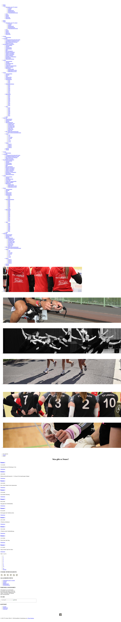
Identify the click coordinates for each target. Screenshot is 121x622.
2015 (9, 104)
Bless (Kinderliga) (9, 51)
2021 (9, 87)
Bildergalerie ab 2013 (12, 71)
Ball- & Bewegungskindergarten (12, 131)
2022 (9, 86)
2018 (9, 90)
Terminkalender (9, 48)
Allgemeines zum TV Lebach (11, 7)
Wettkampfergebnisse (10, 59)
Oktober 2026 (11, 124)
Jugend (7, 133)
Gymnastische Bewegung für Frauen (13, 39)
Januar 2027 (10, 128)
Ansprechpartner (9, 45)
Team (7, 76)
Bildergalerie (8, 68)
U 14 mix (10, 138)
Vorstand (10, 8)
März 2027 (10, 130)
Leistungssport (8, 78)
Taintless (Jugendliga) (10, 53)
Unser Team (8, 64)
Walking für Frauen (9, 43)
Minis (7, 49)
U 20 (9, 134)
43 (3, 568)
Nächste (4, 569)
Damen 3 (10, 146)
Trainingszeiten (9, 47)
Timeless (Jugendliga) (10, 54)
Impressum (8, 17)
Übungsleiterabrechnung (13, 12)
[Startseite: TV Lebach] (9, 2)
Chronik (7, 149)
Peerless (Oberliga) (9, 55)
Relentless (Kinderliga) (10, 52)
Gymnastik (5, 38)
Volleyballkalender (9, 122)
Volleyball (5, 117)
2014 (9, 105)
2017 (9, 91)
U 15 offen (10, 137)
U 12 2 (9, 140)
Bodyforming (8, 37)
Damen (7, 142)
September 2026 (11, 123)
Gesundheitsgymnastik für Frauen (12, 40)
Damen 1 (10, 144)
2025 (9, 80)
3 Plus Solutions (30, 618)
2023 (9, 82)
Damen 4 (10, 147)
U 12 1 (9, 141)
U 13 (9, 139)
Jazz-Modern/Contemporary (8, 44)
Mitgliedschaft (11, 10)
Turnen (4, 72)
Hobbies (7, 148)
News (7, 13)
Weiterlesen (3, 469)
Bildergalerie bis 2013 (12, 70)
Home (4, 4)
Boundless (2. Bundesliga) (11, 56)
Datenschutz (8, 18)
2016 (9, 93)
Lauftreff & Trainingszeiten (11, 65)
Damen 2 (10, 145)
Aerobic (4, 36)
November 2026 (11, 125)
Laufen (4, 60)
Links (7, 116)
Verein (4, 5)
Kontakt (7, 15)
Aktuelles (7, 46)
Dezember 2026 (11, 127)
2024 (9, 81)
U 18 (9, 136)
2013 (9, 115)
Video (7, 106)
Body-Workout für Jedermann (11, 42)
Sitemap (7, 16)
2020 (9, 88)
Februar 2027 (10, 129)
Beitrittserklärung (11, 11)
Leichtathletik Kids (9, 63)
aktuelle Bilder (11, 69)
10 (3, 566)
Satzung (9, 9)
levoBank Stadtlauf (9, 66)
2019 (9, 89)
